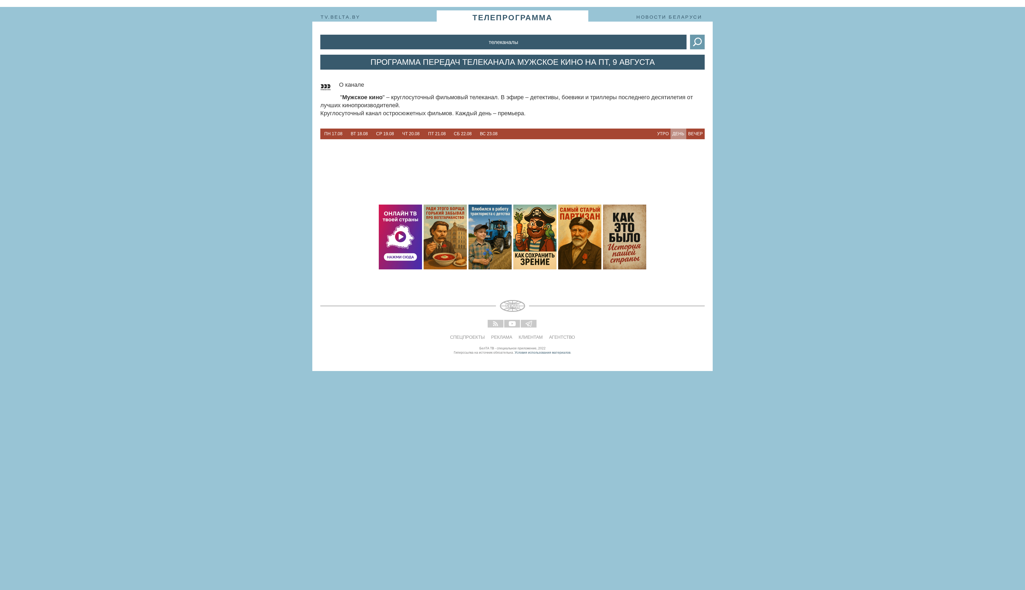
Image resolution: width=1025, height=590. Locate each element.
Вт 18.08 (359, 133)
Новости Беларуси (669, 17)
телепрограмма (512, 17)
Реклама (501, 337)
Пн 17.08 (333, 133)
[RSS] (496, 324)
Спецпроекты (467, 337)
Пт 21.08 (437, 133)
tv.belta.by (340, 17)
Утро (663, 133)
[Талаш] (579, 237)
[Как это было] (624, 237)
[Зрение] (535, 237)
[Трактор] (490, 237)
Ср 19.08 (385, 133)
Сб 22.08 (463, 133)
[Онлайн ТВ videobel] (400, 237)
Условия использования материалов (542, 352)
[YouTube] (512, 324)
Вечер (695, 133)
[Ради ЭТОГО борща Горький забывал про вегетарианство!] (445, 237)
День (678, 133)
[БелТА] (512, 306)
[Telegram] (529, 324)
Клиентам (531, 337)
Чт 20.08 (411, 133)
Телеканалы (503, 42)
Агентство (562, 337)
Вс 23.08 (489, 133)
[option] (333, 134)
